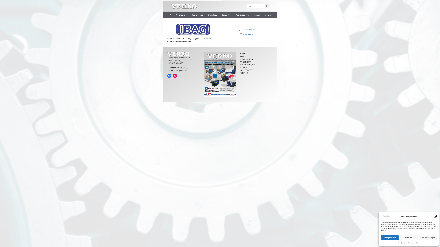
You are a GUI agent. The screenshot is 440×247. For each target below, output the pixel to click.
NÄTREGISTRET (246, 70)
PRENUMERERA (246, 59)
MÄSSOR (244, 67)
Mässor (257, 15)
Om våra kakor (402, 243)
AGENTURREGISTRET (249, 65)
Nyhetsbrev (212, 15)
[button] (435, 216)
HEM (242, 56)
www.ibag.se (248, 34)
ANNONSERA (245, 62)
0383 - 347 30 (248, 29)
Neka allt (408, 238)
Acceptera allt (390, 238)
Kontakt (267, 15)
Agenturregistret (242, 15)
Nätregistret (226, 15)
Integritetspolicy (413, 243)
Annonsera (180, 15)
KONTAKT (244, 73)
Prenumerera (197, 15)
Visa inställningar (427, 238)
